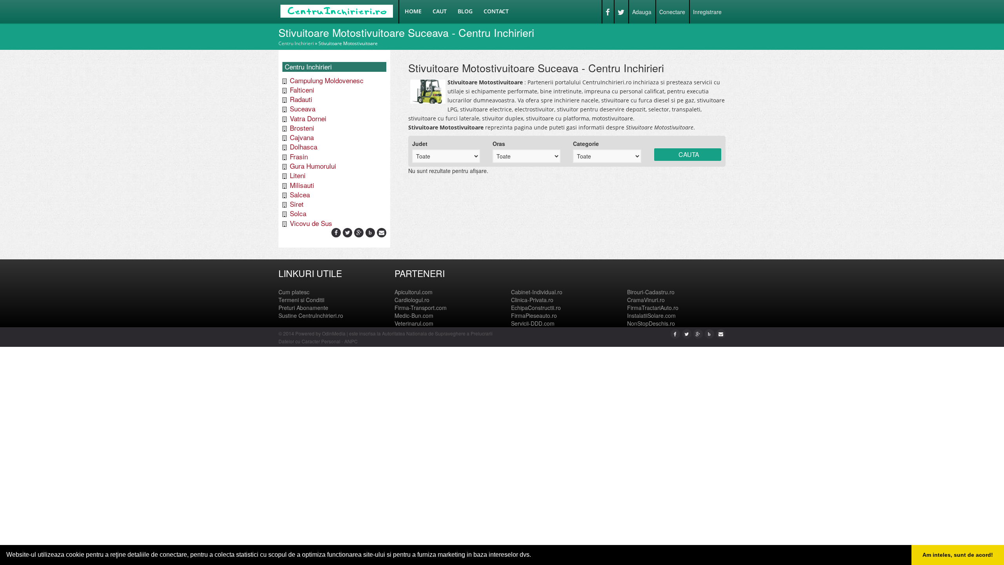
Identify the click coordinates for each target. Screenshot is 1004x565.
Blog (465, 11)
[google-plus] (359, 232)
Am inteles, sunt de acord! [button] (957, 555)
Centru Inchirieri (296, 43)
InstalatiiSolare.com (651, 315)
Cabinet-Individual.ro (536, 292)
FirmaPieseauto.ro (534, 315)
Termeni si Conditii (301, 300)
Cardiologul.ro (412, 300)
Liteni (298, 175)
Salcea (300, 194)
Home (413, 11)
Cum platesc (293, 292)
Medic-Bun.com (414, 315)
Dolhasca (303, 146)
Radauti (301, 99)
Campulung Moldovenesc (327, 80)
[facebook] (336, 232)
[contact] (381, 232)
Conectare (672, 12)
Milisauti (302, 185)
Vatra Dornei (308, 118)
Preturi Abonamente (303, 308)
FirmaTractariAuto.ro (652, 308)
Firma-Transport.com (421, 308)
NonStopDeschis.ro (651, 323)
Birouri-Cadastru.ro (651, 292)
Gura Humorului (313, 166)
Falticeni (302, 90)
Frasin (299, 156)
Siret (297, 204)
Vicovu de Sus (311, 223)
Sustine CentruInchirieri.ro (310, 315)
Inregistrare (707, 12)
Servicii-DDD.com (533, 323)
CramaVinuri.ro (646, 300)
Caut (440, 11)
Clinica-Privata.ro (532, 300)
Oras (499, 144)
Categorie (586, 144)
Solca (298, 213)
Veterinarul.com (414, 323)
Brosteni (302, 128)
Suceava (302, 108)
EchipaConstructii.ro (536, 308)
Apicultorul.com (414, 292)
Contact (496, 11)
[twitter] (347, 232)
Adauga (641, 12)
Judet (419, 144)
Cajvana (302, 137)
